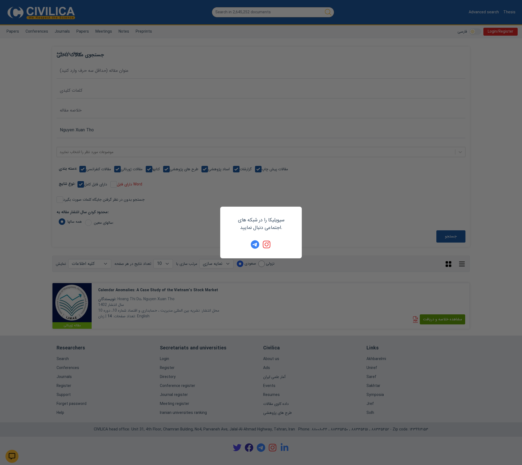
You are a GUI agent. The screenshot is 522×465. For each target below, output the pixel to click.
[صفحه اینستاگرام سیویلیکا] (267, 244)
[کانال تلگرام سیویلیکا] (255, 244)
